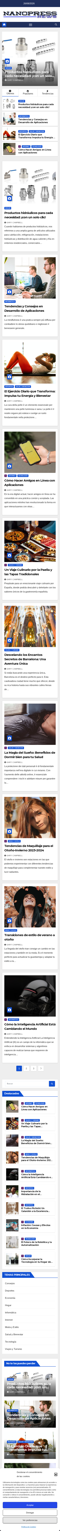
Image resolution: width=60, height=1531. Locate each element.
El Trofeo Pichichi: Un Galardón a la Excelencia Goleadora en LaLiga (34, 1211)
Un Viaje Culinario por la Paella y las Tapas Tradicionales (34, 1126)
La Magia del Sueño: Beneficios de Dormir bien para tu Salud (35, 1143)
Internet (26, 146)
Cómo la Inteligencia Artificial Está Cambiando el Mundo (36, 1177)
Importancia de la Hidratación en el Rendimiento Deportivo (34, 1194)
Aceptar (30, 1505)
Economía (29, 1222)
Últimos (10, 93)
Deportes (23, 131)
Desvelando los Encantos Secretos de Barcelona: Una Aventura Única (25, 659)
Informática (10, 68)
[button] (55, 1474)
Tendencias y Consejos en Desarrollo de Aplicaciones (26, 74)
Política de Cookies (28, 1527)
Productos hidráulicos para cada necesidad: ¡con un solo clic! (36, 106)
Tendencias (47, 93)
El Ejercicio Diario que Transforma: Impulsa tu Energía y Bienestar (36, 137)
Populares (28, 93)
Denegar (30, 1512)
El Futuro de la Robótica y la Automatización (36, 1243)
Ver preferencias (30, 1520)
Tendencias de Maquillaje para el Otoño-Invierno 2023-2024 (37, 1160)
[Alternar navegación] (30, 25)
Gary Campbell (15, 80)
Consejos (10, 1283)
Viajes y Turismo (15, 565)
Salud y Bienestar (37, 131)
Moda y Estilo (14, 841)
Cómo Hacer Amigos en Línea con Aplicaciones (34, 151)
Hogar (21, 101)
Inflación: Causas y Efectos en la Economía (35, 1226)
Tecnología (37, 146)
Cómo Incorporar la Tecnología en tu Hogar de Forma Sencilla (36, 1262)
